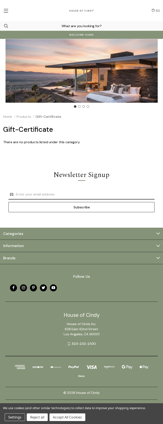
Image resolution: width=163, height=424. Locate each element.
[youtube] (53, 287)
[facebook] (13, 287)
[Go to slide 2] (79, 106)
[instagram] (23, 287)
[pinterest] (33, 287)
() (157, 11)
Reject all (37, 417)
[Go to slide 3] (83, 106)
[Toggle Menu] (6, 10)
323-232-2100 (84, 343)
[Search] (4, 26)
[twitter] (43, 287)
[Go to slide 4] (88, 106)
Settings (14, 417)
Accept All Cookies (67, 417)
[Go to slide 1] (75, 106)
